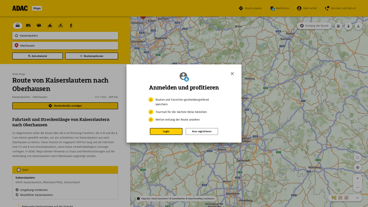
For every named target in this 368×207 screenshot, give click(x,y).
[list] (184, 109)
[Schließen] (232, 73)
